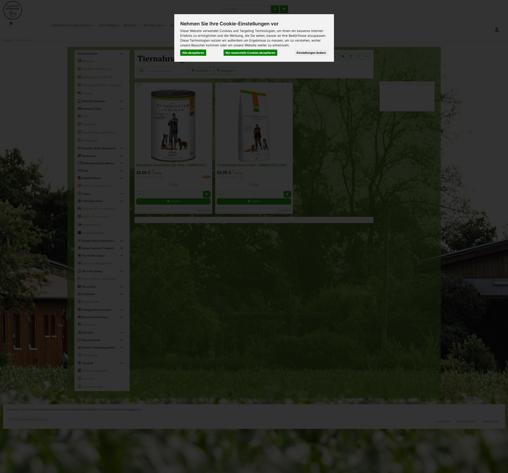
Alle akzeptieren (193, 52)
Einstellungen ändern (311, 52)
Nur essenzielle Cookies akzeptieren (250, 52)
